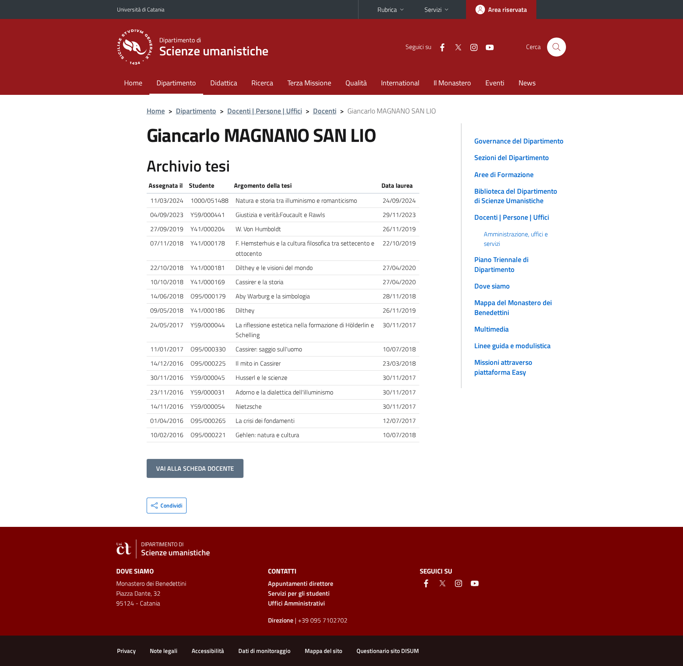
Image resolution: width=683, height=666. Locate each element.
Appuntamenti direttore (300, 583)
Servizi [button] (433, 9)
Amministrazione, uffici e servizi (516, 238)
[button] (167, 505)
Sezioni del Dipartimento (511, 157)
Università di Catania (140, 9)
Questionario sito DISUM (388, 650)
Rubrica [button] (387, 9)
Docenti (324, 111)
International (400, 82)
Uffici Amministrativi (296, 603)
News (527, 82)
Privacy (126, 650)
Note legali (163, 650)
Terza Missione (309, 82)
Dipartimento (176, 82)
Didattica (223, 82)
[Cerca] (556, 47)
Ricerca (262, 82)
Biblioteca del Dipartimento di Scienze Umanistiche (515, 196)
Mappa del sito (323, 650)
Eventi (494, 82)
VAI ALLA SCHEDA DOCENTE (195, 468)
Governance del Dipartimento (519, 141)
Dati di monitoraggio (264, 650)
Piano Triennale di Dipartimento (501, 264)
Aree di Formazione (504, 174)
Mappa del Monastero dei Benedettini (513, 307)
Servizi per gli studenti (299, 593)
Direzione (280, 620)
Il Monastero (452, 82)
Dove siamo (492, 286)
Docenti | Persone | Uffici (264, 111)
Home (133, 82)
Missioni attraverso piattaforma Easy (503, 367)
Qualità (356, 82)
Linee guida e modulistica (512, 345)
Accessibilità (208, 650)
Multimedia (491, 329)
